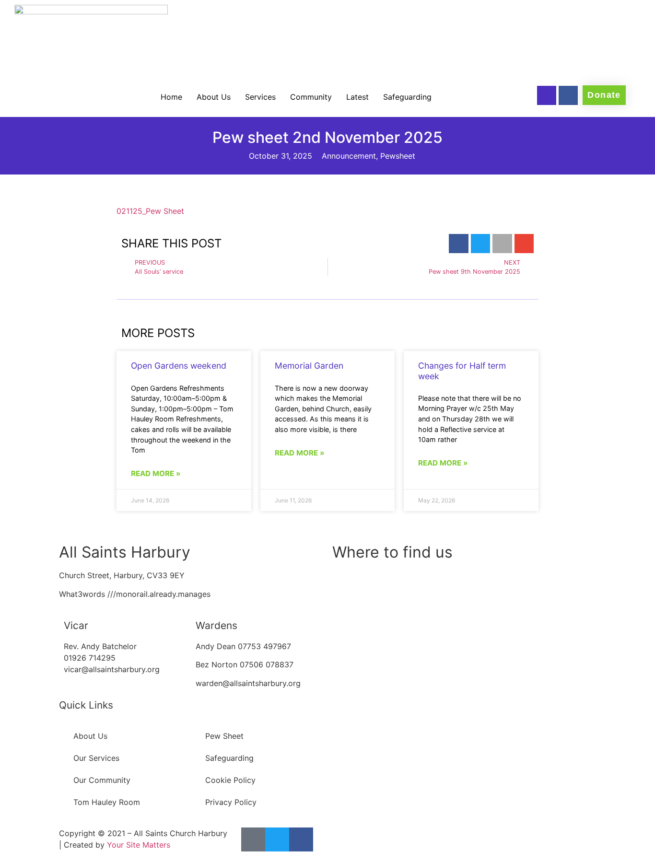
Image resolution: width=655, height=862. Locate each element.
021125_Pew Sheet (150, 211)
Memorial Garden (309, 366)
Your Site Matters (138, 845)
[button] (458, 244)
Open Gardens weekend (178, 366)
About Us (214, 97)
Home (171, 97)
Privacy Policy (231, 802)
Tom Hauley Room (106, 802)
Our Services (96, 758)
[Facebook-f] (568, 95)
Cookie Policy (230, 780)
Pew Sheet (224, 736)
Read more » (156, 473)
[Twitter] (277, 839)
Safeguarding (407, 97)
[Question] (546, 95)
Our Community (101, 780)
